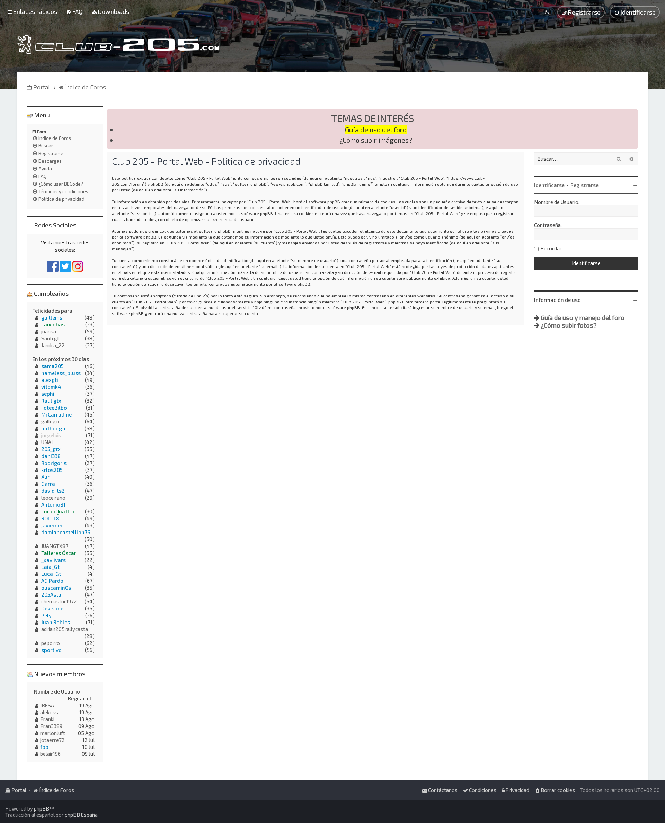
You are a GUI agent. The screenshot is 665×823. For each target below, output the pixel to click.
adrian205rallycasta (64, 629)
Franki (47, 719)
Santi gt (50, 338)
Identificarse (549, 185)
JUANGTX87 (54, 546)
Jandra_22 (53, 345)
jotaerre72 (52, 740)
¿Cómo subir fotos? (569, 325)
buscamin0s (56, 587)
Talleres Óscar (58, 553)
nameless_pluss (61, 373)
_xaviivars (53, 560)
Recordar (551, 248)
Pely (46, 615)
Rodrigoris (53, 463)
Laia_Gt (50, 567)
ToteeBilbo (54, 407)
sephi (47, 394)
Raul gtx (51, 400)
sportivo (51, 650)
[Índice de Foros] (118, 44)
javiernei (51, 525)
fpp (44, 747)
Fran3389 (51, 726)
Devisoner (53, 608)
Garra (48, 484)
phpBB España (81, 815)
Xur (45, 477)
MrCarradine (56, 414)
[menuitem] (74, 11)
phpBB (41, 808)
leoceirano (53, 497)
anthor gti (53, 428)
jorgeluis (51, 435)
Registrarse (584, 185)
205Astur (52, 594)
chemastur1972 (59, 601)
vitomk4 (51, 387)
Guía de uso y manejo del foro (582, 317)
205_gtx (51, 449)
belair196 (50, 754)
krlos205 (52, 470)
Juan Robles (55, 622)
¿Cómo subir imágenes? (375, 140)
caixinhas (53, 324)
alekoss (49, 712)
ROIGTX (50, 518)
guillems (51, 317)
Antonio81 (53, 504)
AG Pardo (52, 581)
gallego (50, 421)
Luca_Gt (51, 574)
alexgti (49, 380)
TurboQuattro (57, 511)
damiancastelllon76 (65, 532)
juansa (48, 331)
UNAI (47, 442)
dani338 (51, 456)
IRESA (47, 705)
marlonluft (52, 733)
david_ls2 (53, 490)
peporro (50, 643)
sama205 (52, 366)
